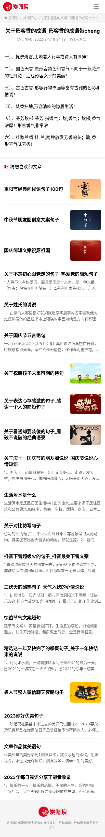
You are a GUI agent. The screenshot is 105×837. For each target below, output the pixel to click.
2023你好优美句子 (23, 716)
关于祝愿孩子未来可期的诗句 (34, 373)
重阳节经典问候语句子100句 (33, 189)
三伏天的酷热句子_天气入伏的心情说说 (44, 587)
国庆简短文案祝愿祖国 (27, 250)
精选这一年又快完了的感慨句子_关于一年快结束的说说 (51, 651)
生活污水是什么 (20, 495)
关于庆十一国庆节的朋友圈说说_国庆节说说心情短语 (51, 461)
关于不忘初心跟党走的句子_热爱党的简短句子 (51, 274)
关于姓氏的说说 (20, 304)
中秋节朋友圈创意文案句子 (31, 219)
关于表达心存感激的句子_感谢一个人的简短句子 (32, 404)
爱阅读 (13, 18)
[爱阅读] (15, 6)
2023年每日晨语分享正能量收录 (37, 777)
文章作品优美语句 (22, 746)
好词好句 (29, 18)
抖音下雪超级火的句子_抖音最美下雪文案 (46, 556)
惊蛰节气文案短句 (22, 617)
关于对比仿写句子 (22, 525)
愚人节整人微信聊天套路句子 (34, 692)
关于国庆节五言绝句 (24, 335)
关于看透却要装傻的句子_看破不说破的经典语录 (32, 434)
